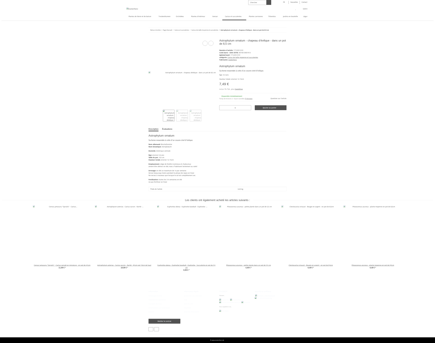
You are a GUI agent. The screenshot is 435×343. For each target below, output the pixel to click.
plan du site (188, 304)
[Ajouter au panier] (150, 37)
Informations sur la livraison (159, 308)
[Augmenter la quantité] (248, 107)
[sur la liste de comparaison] (205, 43)
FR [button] (284, 2)
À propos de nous (155, 304)
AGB (185, 300)
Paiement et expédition (157, 300)
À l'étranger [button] (249, 99)
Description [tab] (153, 129)
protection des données (193, 296)
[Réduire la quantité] (221, 107)
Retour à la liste (155, 30)
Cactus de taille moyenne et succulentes (242, 57)
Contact (304, 2)
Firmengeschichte (155, 296)
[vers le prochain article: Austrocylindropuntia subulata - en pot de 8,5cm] (284, 30)
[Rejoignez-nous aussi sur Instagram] (156, 329)
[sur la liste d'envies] (210, 43)
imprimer (187, 308)
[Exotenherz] (132, 8)
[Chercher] (268, 2)
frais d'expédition (179, 334)
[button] (291, 9)
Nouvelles (294, 2)
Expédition (239, 89)
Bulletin (151, 312)
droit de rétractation (191, 312)
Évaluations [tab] (167, 129)
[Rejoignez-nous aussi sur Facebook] (151, 329)
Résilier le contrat (164, 321)
